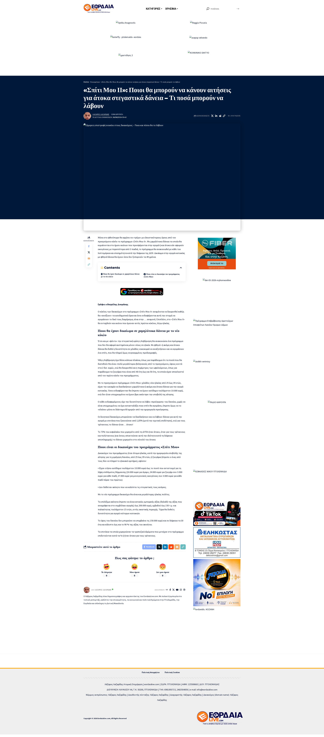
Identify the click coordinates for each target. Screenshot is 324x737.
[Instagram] (181, 590)
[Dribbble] (184, 590)
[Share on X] (212, 116)
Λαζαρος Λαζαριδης (100, 114)
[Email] (89, 258)
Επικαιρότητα (95, 82)
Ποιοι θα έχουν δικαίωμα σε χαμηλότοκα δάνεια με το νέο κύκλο (120, 275)
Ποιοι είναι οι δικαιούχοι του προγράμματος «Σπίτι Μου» (162, 275)
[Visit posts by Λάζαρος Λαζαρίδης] (87, 116)
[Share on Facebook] (89, 246)
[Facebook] (170, 590)
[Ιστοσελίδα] (167, 590)
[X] (173, 590)
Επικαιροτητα (117, 114)
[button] (224, 116)
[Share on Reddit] (220, 116)
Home (86, 82)
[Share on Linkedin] (216, 116)
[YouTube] (177, 590)
